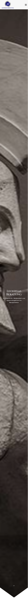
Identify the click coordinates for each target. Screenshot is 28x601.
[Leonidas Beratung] (1, 4)
